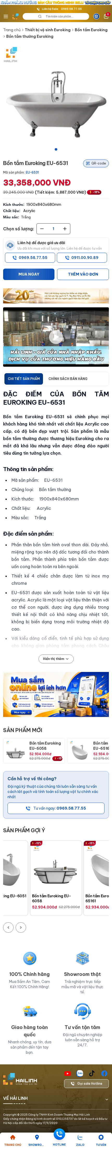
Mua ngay (28, 274)
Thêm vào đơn (83, 274)
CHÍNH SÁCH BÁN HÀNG (68, 379)
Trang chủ (12, 30)
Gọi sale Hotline (89, 1083)
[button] (56, 99)
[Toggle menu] (5, 16)
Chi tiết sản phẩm (24, 379)
